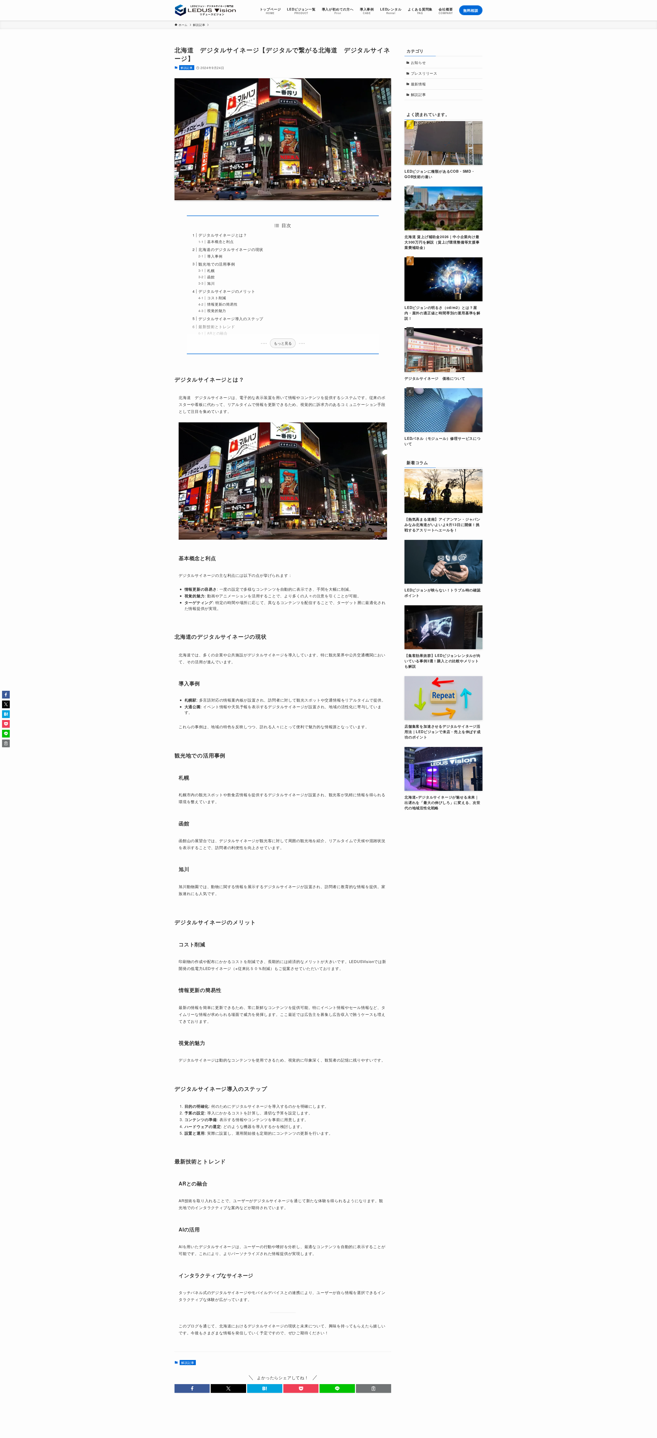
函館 (211, 277)
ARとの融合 (217, 333)
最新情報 (418, 83)
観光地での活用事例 (216, 264)
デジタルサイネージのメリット (226, 291)
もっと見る (283, 343)
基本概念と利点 (220, 241)
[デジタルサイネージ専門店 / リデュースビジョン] (205, 10)
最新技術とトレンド (216, 326)
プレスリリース (424, 73)
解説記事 (187, 67)
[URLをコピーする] (373, 1388)
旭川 (211, 283)
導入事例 (214, 256)
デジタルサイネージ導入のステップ (230, 318)
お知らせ (418, 62)
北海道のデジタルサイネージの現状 (230, 249)
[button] (192, 1388)
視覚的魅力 (216, 310)
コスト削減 (216, 297)
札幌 (211, 270)
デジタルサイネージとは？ (222, 235)
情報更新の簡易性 (222, 304)
